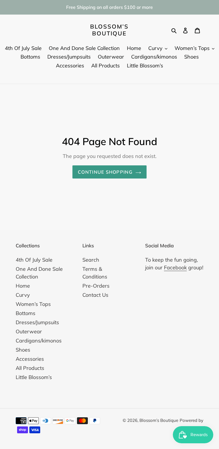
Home (23, 285)
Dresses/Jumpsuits (37, 322)
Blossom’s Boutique (109, 30)
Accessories (30, 359)
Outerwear (29, 331)
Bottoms (25, 313)
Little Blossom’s (34, 377)
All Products (30, 368)
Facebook (175, 267)
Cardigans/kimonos (39, 340)
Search (90, 259)
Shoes (23, 349)
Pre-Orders (96, 285)
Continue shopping (105, 172)
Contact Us (95, 295)
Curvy (23, 295)
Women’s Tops (33, 304)
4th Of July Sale (34, 259)
